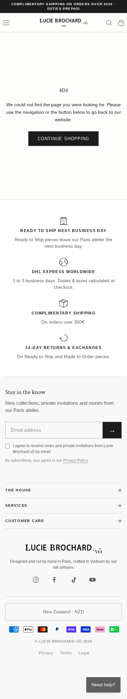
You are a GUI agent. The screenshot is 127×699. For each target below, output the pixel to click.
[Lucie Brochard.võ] (63, 549)
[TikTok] (73, 579)
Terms (66, 653)
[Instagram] (35, 579)
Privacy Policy (75, 460)
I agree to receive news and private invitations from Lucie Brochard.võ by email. (63, 449)
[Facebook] (54, 579)
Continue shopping (63, 138)
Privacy (46, 653)
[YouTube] (92, 579)
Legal (84, 653)
